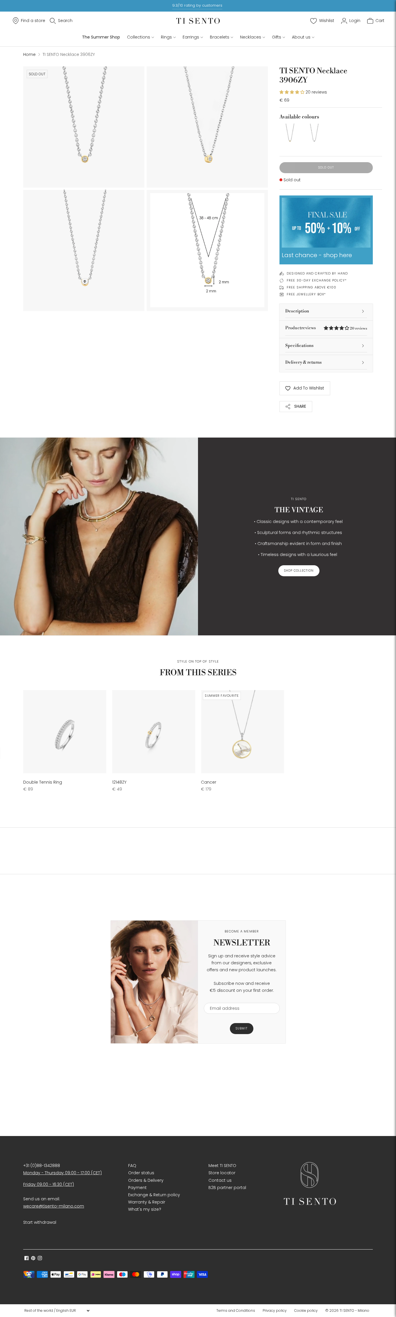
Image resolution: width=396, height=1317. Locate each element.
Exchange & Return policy (154, 1195)
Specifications (299, 345)
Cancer (208, 782)
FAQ (132, 1165)
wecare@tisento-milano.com (53, 1206)
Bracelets (219, 37)
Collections (138, 37)
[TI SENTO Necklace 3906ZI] (314, 134)
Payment (137, 1187)
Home (29, 54)
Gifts (276, 37)
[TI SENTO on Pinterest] (33, 1259)
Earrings (191, 37)
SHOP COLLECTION (299, 570)
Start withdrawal (39, 1222)
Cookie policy (306, 1310)
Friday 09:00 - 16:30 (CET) (48, 1184)
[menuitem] (237, 1310)
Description (297, 311)
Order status (141, 1173)
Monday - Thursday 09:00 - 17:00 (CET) (62, 1173)
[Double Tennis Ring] (64, 731)
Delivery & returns (303, 362)
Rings (166, 37)
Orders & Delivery (146, 1180)
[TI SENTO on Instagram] (40, 1259)
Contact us (220, 1180)
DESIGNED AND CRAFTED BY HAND (317, 273)
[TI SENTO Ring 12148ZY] (153, 731)
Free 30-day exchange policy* (317, 280)
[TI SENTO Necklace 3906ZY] (289, 134)
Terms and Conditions (235, 1310)
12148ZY (119, 782)
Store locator (221, 1173)
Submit (242, 1028)
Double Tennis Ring (42, 782)
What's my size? (144, 1209)
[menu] (56, 1310)
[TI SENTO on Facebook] (26, 1259)
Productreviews (326, 328)
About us (301, 37)
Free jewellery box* (306, 294)
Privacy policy (275, 1310)
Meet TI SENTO (222, 1165)
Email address (222, 999)
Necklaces (250, 37)
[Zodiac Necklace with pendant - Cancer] (242, 731)
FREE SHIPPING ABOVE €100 (311, 287)
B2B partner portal (227, 1187)
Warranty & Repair (146, 1202)
